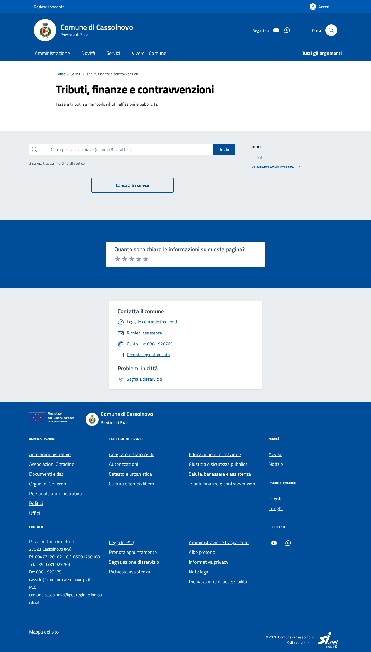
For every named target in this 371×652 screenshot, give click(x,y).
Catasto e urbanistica (130, 474)
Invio (224, 149)
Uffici (34, 513)
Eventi (275, 498)
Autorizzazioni (123, 464)
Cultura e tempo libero (131, 483)
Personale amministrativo (55, 493)
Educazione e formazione (215, 454)
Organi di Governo (47, 483)
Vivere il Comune (149, 53)
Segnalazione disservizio (134, 562)
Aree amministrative (50, 454)
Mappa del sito (44, 631)
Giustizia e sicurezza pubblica (218, 464)
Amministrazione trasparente (219, 542)
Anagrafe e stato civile (131, 454)
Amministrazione (52, 53)
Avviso (275, 454)
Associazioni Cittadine (51, 464)
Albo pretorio (202, 552)
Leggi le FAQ (121, 542)
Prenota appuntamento (133, 552)
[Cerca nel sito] (331, 30)
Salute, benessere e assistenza (220, 474)
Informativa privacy (208, 562)
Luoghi (276, 508)
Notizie (276, 464)
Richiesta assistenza (129, 571)
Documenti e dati (46, 474)
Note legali (199, 571)
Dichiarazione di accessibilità (218, 581)
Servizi (113, 53)
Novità (88, 53)
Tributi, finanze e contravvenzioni (222, 483)
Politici (36, 503)
